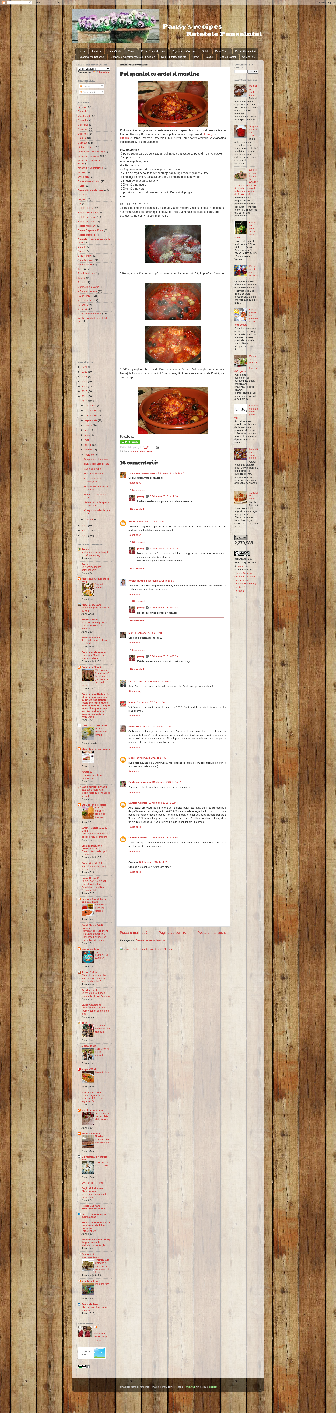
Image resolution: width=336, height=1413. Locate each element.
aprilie (88, 444)
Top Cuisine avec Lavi (141, 472)
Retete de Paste (87, 217)
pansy (141, 496)
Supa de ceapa (92, 468)
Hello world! (88, 716)
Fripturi (82, 138)
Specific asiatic (86, 260)
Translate (104, 72)
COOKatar (87, 772)
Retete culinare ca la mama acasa (94, 1215)
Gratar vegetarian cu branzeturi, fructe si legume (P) (93, 1098)
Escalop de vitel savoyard (93, 480)
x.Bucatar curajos (87, 291)
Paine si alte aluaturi (89, 181)
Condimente (84, 115)
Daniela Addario (137, 802)
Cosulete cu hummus (96, 458)
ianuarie (89, 519)
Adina (131, 521)
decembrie (91, 405)
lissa (84, 1022)
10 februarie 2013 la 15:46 (163, 837)
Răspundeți (134, 482)
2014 (85, 396)
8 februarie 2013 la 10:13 (150, 521)
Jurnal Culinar (90, 972)
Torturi (195, 56)
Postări (86, 86)
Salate (205, 51)
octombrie (90, 415)
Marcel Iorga (89, 1045)
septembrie (91, 420)
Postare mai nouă (133, 933)
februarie (90, 454)
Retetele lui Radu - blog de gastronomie (96, 1241)
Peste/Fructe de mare (153, 51)
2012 (85, 525)
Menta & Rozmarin (92, 1092)
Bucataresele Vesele (94, 652)
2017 (85, 381)
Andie (85, 564)
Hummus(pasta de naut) (97, 463)
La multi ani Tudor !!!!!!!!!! (253, 454)
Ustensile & (248, 56)
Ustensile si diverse (88, 286)
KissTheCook (90, 990)
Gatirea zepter (86, 147)
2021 (85, 366)
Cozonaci (83, 129)
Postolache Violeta (139, 782)
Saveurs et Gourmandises (90, 1255)
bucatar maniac (91, 637)
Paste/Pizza (222, 51)
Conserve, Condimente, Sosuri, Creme (133, 56)
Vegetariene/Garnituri (184, 51)
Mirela (132, 702)
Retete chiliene (86, 208)
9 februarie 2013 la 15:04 (151, 702)
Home (82, 51)
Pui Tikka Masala (93, 473)
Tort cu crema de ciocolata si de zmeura (102, 1116)
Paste (81, 185)
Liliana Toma (136, 681)
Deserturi (83, 133)
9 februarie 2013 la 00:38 (164, 607)
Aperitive (97, 51)
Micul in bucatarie (92, 1110)
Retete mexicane (87, 225)
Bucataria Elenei (91, 667)
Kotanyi (209, 134)
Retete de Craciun (88, 212)
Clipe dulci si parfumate (96, 748)
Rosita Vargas (136, 580)
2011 (85, 530)
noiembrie (90, 410)
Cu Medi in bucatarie (94, 804)
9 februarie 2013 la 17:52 (157, 726)
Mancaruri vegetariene (90, 167)
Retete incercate (87, 221)
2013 (85, 401)
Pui (79, 203)
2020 (85, 371)
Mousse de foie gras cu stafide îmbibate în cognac (94, 625)
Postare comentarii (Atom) (150, 940)
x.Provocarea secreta (90, 313)
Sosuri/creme (85, 255)
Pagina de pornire (172, 933)
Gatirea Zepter (228, 56)
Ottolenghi (83, 176)
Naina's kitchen (91, 1133)
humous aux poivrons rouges (102, 907)
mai (87, 439)
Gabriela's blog (91, 948)
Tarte (80, 269)
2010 (85, 535)
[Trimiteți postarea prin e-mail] (157, 447)
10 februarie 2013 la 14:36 (151, 757)
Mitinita (124, 138)
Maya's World (89, 1069)
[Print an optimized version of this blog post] (130, 443)
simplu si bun (90, 1281)
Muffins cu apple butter (253, 90)
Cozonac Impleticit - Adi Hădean (102, 1028)
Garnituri (83, 142)
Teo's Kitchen (90, 1304)
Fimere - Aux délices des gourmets (94, 900)
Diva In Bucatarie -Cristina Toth (92, 847)
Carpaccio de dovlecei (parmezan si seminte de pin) (95, 1010)
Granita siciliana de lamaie (101, 731)
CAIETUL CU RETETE (94, 725)
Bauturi (209, 56)
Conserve (83, 124)
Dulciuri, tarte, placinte (173, 56)
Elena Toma (135, 726)
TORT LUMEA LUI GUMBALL (101, 954)
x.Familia (83, 304)
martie (88, 449)
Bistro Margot (90, 619)
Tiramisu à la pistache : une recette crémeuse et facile (102, 1266)
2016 (85, 386)
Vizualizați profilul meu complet (100, 1336)
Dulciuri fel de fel (92, 863)
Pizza (81, 194)
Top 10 (81, 278)
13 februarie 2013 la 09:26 (153, 862)
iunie (88, 434)
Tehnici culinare (86, 273)
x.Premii (82, 309)
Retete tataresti (86, 234)
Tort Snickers (89, 1231)
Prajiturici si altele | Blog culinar (93, 1189)
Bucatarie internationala (91, 56)
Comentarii (88, 92)
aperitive (82, 107)
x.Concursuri (85, 295)
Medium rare (102, 1284)
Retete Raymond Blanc (90, 230)
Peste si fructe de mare (91, 190)
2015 (85, 391)
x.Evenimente (85, 300)
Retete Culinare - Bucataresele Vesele (94, 1207)
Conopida (83, 120)
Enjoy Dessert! (90, 878)
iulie (87, 430)
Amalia (86, 549)
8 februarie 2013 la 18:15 (149, 632)
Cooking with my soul (95, 786)
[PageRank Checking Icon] (84, 1367)
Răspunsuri (138, 490)
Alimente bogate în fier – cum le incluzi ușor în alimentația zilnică (95, 978)
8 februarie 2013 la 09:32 (170, 472)
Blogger (212, 1386)
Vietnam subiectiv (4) (93, 1245)
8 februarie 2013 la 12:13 (164, 548)
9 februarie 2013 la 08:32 (159, 681)
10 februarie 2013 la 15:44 (163, 802)
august (89, 425)
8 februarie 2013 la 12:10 (164, 496)
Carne (131, 51)
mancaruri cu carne (141, 451)
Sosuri (81, 251)
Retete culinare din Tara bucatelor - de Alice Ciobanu (96, 1225)
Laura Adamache (92, 1004)
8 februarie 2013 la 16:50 (160, 580)
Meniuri (82, 172)
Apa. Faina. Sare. (92, 604)
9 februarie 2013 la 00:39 (164, 656)
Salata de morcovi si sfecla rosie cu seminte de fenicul (96, 792)
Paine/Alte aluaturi (245, 51)
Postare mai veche (212, 933)
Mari (131, 632)
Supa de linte (102, 1072)
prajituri (82, 199)
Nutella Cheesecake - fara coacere (102, 1139)
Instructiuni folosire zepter (92, 151)
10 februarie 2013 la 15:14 (166, 782)
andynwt (190, 1386)
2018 (85, 376)
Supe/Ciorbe (115, 51)
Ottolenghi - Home (92, 1182)
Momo (132, 757)
